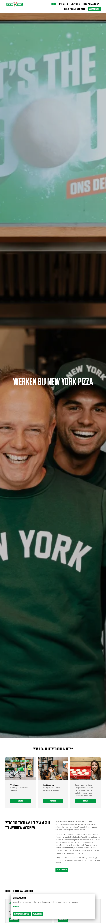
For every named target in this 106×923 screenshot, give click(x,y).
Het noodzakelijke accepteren (21, 914)
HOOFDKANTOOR (91, 4)
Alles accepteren (37, 914)
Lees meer (85, 801)
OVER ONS (63, 4)
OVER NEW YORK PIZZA (62, 870)
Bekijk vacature (14, 920)
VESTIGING (76, 4)
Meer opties (16, 906)
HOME (53, 4)
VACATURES (20, 801)
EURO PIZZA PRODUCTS (74, 9)
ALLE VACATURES (94, 9)
